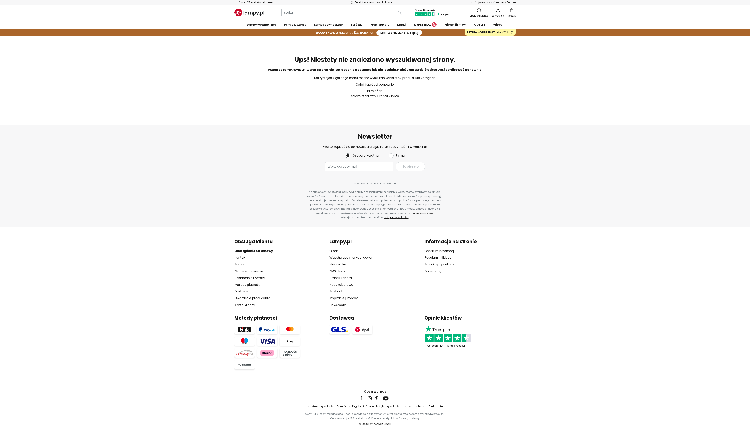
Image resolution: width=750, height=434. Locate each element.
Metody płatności (247, 284)
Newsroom (337, 305)
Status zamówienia (248, 271)
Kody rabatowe (341, 284)
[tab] (280, 273)
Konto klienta (244, 305)
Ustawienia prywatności (320, 406)
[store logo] (249, 12)
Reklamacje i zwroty (249, 278)
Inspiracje (336, 298)
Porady (352, 298)
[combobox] (343, 12)
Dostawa (241, 291)
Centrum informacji (439, 251)
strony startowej (363, 96)
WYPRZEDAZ (399, 33)
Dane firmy (432, 271)
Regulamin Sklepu (437, 257)
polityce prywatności (396, 217)
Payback (336, 291)
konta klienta (389, 96)
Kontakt (240, 257)
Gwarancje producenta (252, 298)
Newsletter (337, 264)
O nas (333, 251)
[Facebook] (363, 398)
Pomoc (239, 264)
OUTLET (479, 25)
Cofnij (360, 84)
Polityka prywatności (440, 264)
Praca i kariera (340, 278)
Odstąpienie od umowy (253, 251)
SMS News (337, 271)
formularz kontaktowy (420, 213)
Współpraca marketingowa (350, 257)
